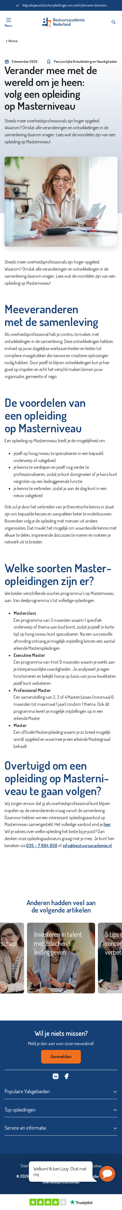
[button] (107, 1174)
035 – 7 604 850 (41, 845)
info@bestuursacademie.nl (87, 845)
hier (107, 824)
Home (13, 41)
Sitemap (26, 1165)
